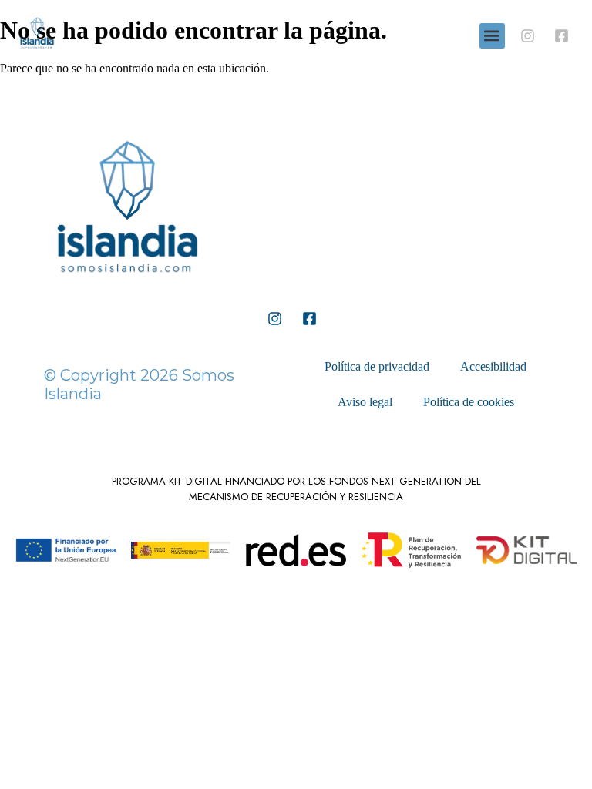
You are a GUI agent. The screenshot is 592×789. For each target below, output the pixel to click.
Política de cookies (468, 401)
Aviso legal (365, 401)
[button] (492, 36)
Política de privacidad (377, 366)
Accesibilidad (493, 366)
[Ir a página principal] (127, 288)
